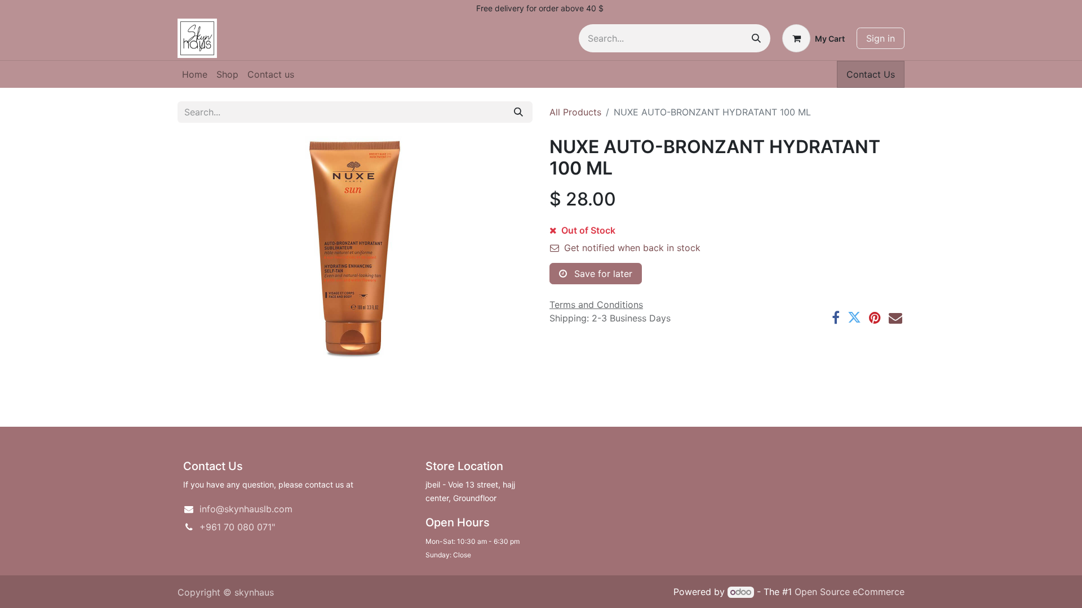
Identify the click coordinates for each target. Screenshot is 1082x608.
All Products (575, 112)
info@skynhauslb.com (245, 509)
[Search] (756, 38)
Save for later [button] (601, 273)
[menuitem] (195, 74)
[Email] (895, 317)
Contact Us (870, 74)
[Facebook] (836, 317)
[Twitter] (854, 317)
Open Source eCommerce (849, 591)
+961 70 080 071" (237, 527)
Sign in (880, 38)
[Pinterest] (875, 317)
